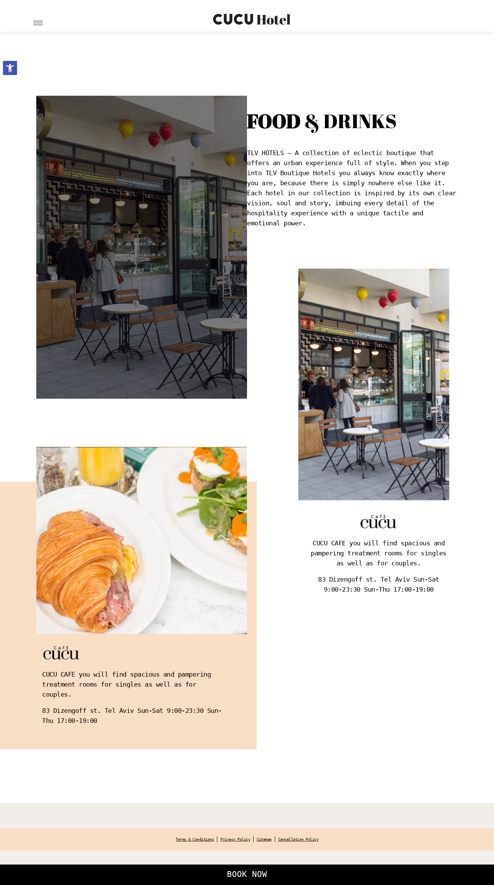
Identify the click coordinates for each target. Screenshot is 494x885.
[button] (10, 68)
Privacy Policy (235, 839)
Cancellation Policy (298, 839)
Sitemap (264, 839)
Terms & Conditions (195, 839)
